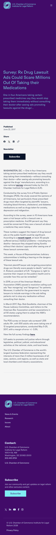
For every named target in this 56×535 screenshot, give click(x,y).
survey (19, 185)
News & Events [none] (11, 414)
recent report (24, 237)
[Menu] (51, 5)
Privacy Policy (12, 530)
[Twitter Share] (9, 141)
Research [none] (9, 418)
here (32, 334)
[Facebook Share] (4, 141)
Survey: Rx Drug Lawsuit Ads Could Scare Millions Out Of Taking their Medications (26, 79)
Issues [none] (8, 422)
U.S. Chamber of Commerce (17, 463)
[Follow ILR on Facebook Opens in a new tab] (18, 510)
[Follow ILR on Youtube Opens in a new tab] (14, 510)
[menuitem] (28, 415)
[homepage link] (20, 5)
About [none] (7, 426)
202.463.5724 (11, 458)
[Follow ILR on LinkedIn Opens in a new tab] (10, 510)
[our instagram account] (22, 510)
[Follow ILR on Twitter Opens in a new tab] (6, 510)
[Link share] (18, 141)
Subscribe (14, 156)
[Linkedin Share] (13, 141)
